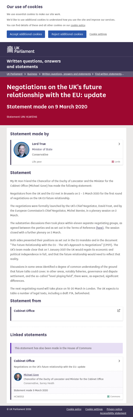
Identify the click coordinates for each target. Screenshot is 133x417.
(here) (100, 227)
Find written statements (108, 74)
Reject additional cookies (67, 34)
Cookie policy (73, 409)
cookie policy (78, 25)
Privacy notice (114, 409)
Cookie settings (98, 34)
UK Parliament (15, 74)
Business (32, 74)
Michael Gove (31, 374)
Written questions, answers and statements (34, 64)
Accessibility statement (113, 413)
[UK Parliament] (21, 49)
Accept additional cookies (26, 34)
